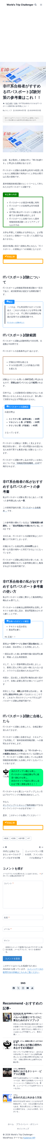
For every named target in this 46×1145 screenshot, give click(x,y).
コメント (9, 883)
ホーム (11, 1124)
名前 (7, 917)
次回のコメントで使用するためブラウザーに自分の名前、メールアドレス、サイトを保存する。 (24, 949)
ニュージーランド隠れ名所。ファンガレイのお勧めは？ (34, 852)
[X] (18, 988)
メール (8, 929)
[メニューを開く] (41, 5)
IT (3, 81)
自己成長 (9, 81)
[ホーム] (3, 103)
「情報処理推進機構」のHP (27, 463)
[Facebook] (14, 988)
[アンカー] (32, 988)
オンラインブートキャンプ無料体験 (19, 805)
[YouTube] (28, 988)
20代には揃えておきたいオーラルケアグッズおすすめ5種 (12, 852)
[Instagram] (23, 988)
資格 (14, 81)
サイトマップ (23, 1129)
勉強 (6, 838)
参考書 (22, 838)
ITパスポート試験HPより (15, 322)
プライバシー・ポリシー (27, 1124)
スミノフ (8, 110)
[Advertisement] (23, 34)
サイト (7, 940)
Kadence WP (29, 1138)
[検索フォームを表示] (35, 5)
